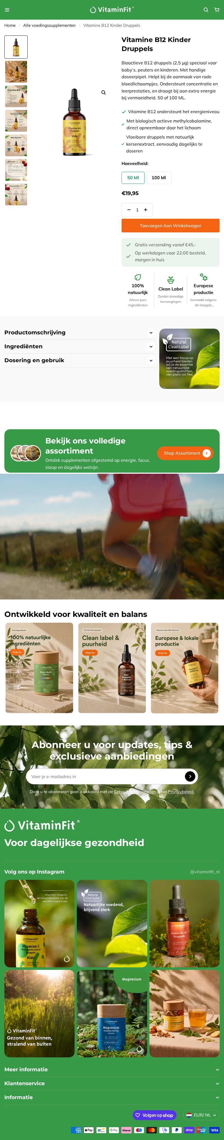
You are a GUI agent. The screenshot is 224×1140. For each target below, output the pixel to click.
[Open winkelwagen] (216, 9)
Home (10, 25)
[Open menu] (7, 9)
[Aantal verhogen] (147, 210)
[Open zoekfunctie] (206, 9)
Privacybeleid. (181, 791)
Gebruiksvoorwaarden (135, 791)
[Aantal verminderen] (127, 210)
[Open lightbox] (104, 92)
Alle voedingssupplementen (49, 25)
